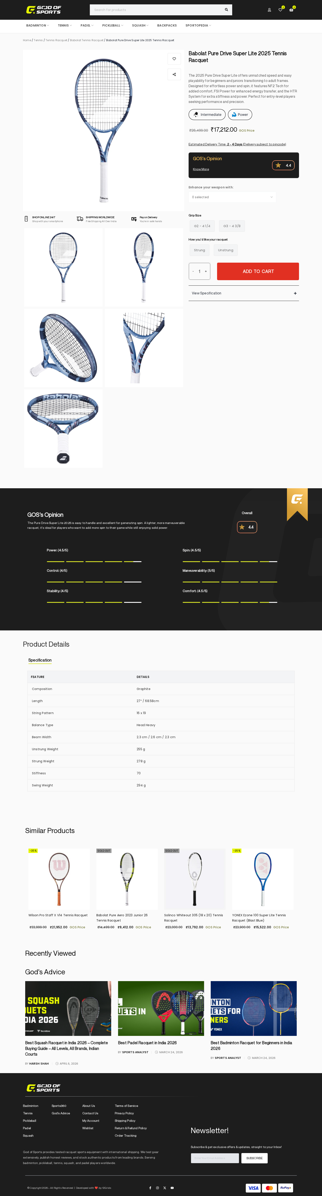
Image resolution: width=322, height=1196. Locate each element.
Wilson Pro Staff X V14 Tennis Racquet (58, 915)
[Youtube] (172, 1188)
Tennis (38, 40)
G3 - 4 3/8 (232, 226)
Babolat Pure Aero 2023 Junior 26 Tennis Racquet (122, 918)
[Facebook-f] (150, 1188)
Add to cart (258, 271)
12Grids (106, 1187)
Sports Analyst (135, 1052)
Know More (201, 169)
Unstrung (225, 250)
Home (27, 40)
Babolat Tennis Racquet (86, 40)
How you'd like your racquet (208, 239)
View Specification (206, 293)
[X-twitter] (165, 1188)
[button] (174, 59)
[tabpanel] (161, 734)
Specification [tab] (40, 660)
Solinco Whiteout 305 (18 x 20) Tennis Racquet (193, 918)
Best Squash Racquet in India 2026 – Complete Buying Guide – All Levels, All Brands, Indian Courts (66, 1048)
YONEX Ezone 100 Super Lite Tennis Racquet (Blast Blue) (259, 918)
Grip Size (195, 215)
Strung (199, 250)
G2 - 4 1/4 (202, 226)
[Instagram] (157, 1188)
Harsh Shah (39, 1064)
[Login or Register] (269, 9)
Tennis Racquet (56, 40)
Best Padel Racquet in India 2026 (147, 1042)
